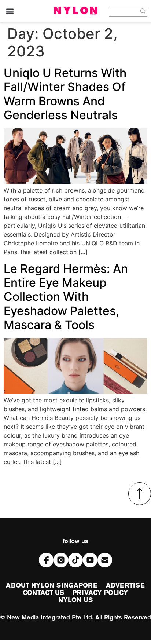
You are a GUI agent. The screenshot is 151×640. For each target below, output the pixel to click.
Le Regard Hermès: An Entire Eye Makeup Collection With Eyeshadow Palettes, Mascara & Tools (66, 297)
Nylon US (75, 600)
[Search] (143, 11)
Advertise (125, 586)
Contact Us (43, 593)
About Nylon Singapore (51, 586)
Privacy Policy (100, 593)
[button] (10, 11)
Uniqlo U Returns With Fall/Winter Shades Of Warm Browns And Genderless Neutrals (65, 94)
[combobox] (124, 11)
